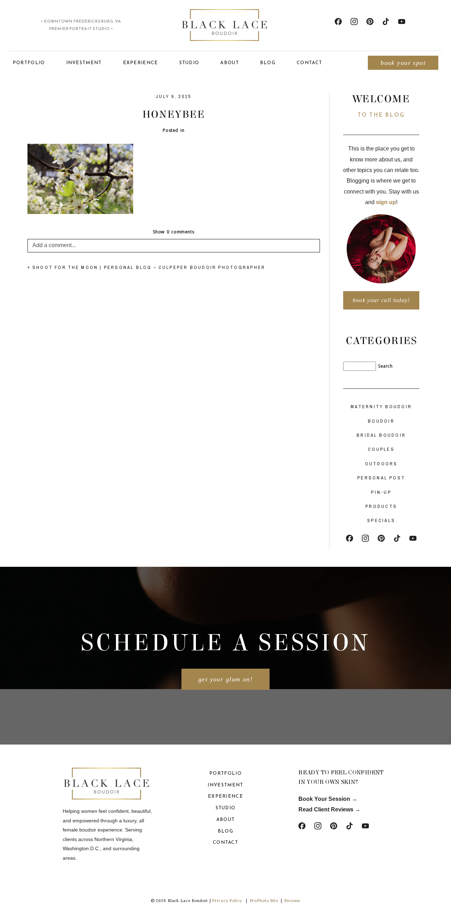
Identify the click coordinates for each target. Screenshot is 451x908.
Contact (309, 62)
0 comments (173, 232)
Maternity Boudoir (381, 407)
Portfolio (29, 62)
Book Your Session (325, 799)
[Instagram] (354, 21)
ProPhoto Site (264, 900)
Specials (381, 520)
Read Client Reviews (325, 809)
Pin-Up (381, 492)
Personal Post (381, 478)
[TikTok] (385, 21)
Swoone (292, 900)
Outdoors (381, 464)
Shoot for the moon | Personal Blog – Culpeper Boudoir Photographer (149, 267)
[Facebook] (338, 21)
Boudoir (381, 421)
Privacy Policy (227, 900)
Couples (381, 449)
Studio (189, 62)
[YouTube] (401, 21)
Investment (84, 62)
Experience (140, 62)
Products (381, 506)
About (229, 62)
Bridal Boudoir (381, 435)
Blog (268, 62)
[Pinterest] (369, 21)
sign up (386, 202)
